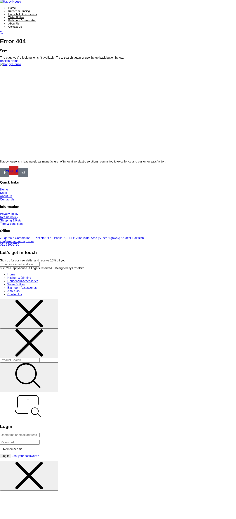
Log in (5, 455)
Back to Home (9, 60)
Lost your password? (25, 455)
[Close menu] (29, 313)
